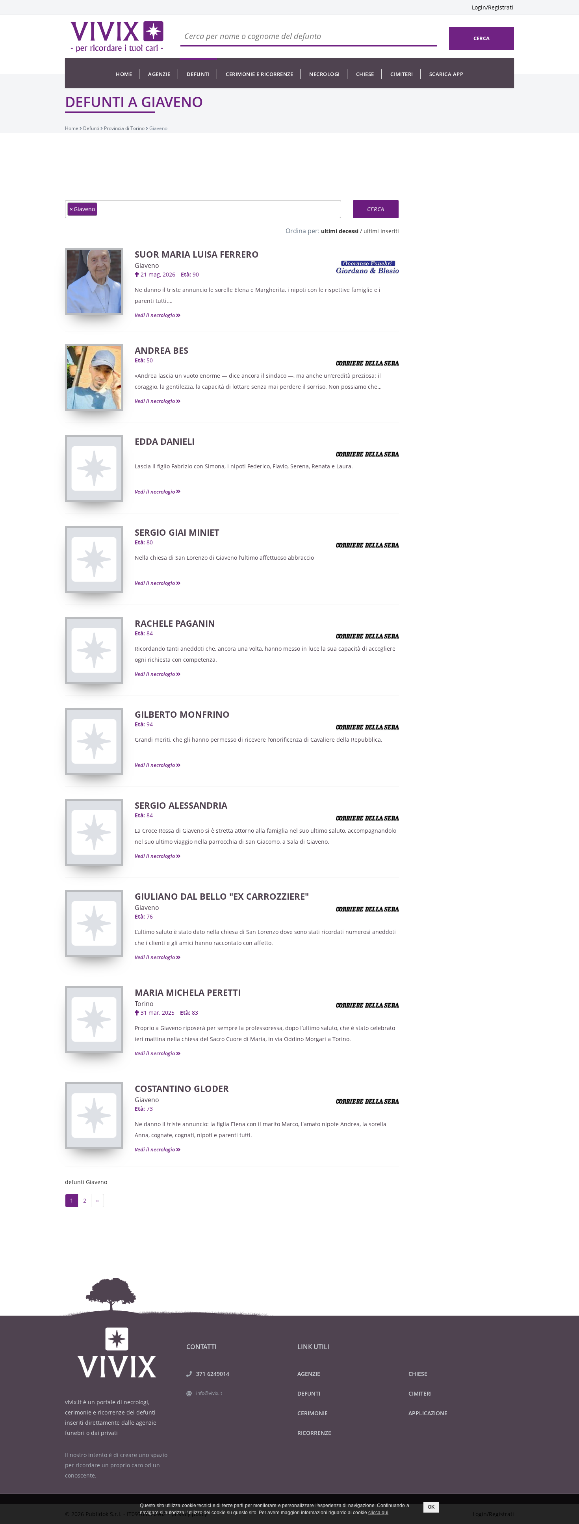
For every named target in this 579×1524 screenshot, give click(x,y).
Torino (144, 1003)
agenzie (159, 74)
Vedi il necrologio (155, 315)
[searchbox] (101, 208)
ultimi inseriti (381, 231)
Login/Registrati (492, 7)
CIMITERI (420, 1393)
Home (124, 74)
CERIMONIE (312, 1413)
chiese (365, 74)
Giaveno (147, 265)
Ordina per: (302, 230)
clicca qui (378, 1512)
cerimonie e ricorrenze (259, 74)
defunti (198, 74)
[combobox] (203, 209)
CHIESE (417, 1373)
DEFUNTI (308, 1393)
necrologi (324, 74)
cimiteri (401, 74)
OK (431, 1507)
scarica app (446, 74)
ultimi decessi (339, 231)
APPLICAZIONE (427, 1413)
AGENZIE (308, 1373)
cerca (481, 38)
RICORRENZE (314, 1433)
